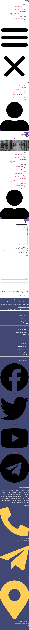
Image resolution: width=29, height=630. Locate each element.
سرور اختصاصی (22, 16)
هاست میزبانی (23, 11)
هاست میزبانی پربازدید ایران (16, 13)
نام (27, 273)
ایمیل (26, 278)
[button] (14, 52)
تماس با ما (24, 21)
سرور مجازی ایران (18, 9)
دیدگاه (26, 255)
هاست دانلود (23, 4)
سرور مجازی (23, 7)
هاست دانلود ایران (19, 6)
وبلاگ (25, 19)
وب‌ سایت (26, 284)
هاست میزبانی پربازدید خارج (16, 14)
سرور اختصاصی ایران (18, 18)
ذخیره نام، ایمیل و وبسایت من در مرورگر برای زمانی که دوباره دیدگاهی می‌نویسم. (15, 292)
